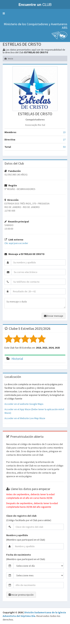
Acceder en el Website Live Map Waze (24, 418)
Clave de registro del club (21, 515)
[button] (4, 13)
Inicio (10, 58)
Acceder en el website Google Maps (23, 404)
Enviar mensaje (54, 315)
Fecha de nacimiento (18, 554)
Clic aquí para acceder (16, 243)
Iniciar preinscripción (22, 594)
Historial (17, 359)
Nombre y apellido (17, 535)
